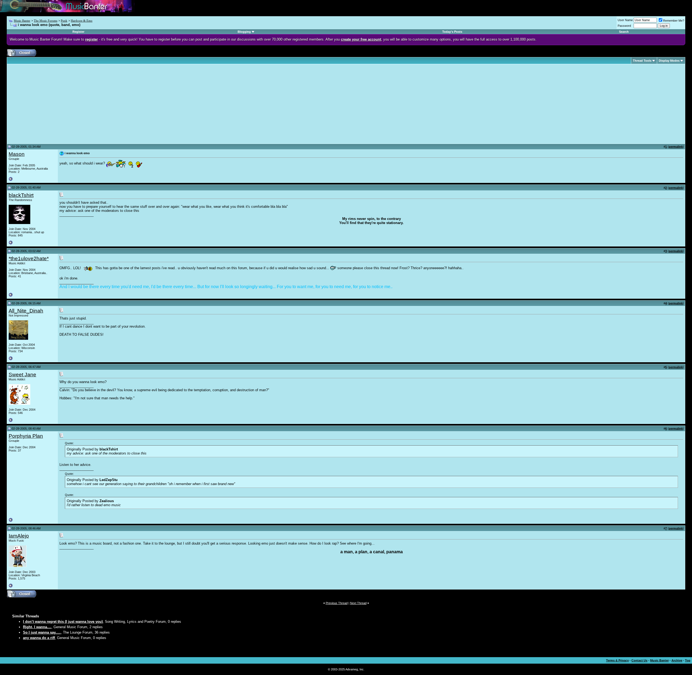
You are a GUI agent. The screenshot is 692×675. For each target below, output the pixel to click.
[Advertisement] (54, 104)
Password (624, 25)
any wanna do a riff (39, 638)
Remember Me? (673, 20)
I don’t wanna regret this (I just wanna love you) (63, 622)
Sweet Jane (22, 374)
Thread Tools (642, 60)
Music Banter (22, 20)
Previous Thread (337, 603)
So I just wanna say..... (42, 632)
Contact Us (639, 660)
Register (78, 31)
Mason (17, 154)
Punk (64, 20)
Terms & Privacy (617, 660)
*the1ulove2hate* (29, 258)
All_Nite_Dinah (26, 311)
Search (624, 31)
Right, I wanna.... (37, 627)
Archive (676, 660)
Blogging (244, 31)
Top (687, 660)
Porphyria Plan (26, 436)
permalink (676, 146)
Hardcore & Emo (81, 20)
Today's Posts (452, 31)
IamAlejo (19, 536)
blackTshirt (21, 195)
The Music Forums (45, 20)
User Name (625, 20)
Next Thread (358, 603)
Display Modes (669, 60)
